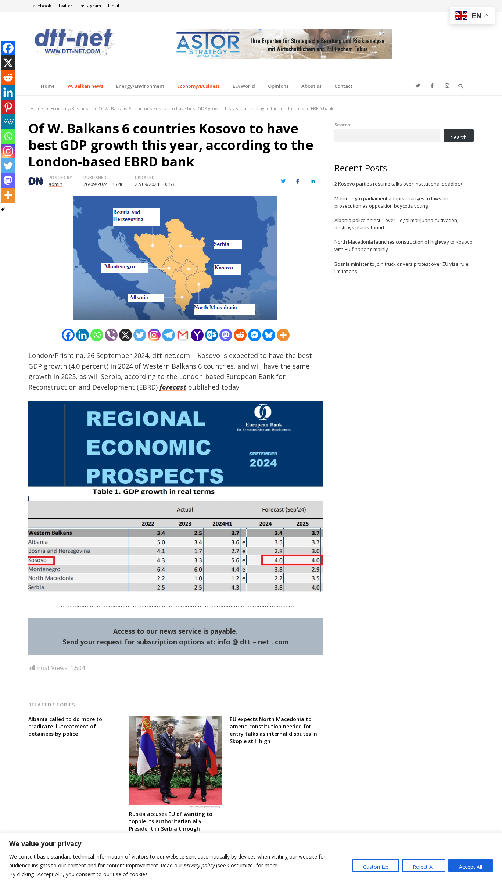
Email (113, 6)
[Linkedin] (82, 335)
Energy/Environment (140, 86)
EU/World (244, 86)
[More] (283, 335)
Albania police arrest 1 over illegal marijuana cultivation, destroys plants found (396, 224)
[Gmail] (182, 335)
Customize (375, 866)
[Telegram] (168, 335)
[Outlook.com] (211, 335)
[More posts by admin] (35, 178)
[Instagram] (154, 335)
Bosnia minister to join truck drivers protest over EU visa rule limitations (401, 268)
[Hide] (3, 209)
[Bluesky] (268, 335)
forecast (172, 387)
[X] (125, 335)
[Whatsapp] (96, 335)
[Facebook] (68, 335)
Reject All (424, 866)
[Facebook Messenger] (254, 335)
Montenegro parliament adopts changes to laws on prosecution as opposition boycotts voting (391, 202)
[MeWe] (8, 121)
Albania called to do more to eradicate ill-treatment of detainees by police (65, 726)
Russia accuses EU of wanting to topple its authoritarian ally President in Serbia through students (170, 824)
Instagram (90, 6)
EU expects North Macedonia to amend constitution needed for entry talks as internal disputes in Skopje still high (273, 730)
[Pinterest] (8, 107)
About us (311, 86)
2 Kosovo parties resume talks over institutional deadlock (398, 183)
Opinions (278, 86)
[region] (251, 858)
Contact (343, 86)
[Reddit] (240, 335)
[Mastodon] (225, 335)
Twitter (65, 6)
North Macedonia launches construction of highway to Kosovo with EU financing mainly (403, 245)
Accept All (470, 866)
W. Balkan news (85, 86)
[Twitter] (139, 335)
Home (48, 86)
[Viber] (111, 335)
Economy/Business (198, 86)
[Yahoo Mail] (197, 335)
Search (342, 125)
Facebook (41, 6)
